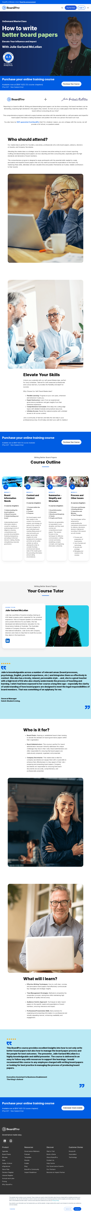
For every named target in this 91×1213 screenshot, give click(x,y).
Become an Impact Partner (56, 1172)
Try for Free (71, 8)
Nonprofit (72, 1151)
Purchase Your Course (71, 84)
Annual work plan (8, 1178)
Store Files (5, 1169)
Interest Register (7, 1175)
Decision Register (8, 1172)
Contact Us (50, 1160)
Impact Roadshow (30, 1172)
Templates (27, 1157)
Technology (73, 1157)
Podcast (27, 1154)
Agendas (5, 1151)
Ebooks (26, 1160)
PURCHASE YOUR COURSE (72, 1108)
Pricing (4, 1181)
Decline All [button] (68, 1209)
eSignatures (6, 1166)
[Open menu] (88, 8)
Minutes (4, 1157)
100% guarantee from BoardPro (28, 122)
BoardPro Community (31, 1169)
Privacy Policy (55, 1200)
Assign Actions (7, 1163)
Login (81, 7)
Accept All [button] (77, 1209)
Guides (26, 1163)
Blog (25, 1166)
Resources (28, 1147)
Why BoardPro (7, 1184)
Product (5, 1147)
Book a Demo (51, 1154)
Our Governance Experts (55, 1166)
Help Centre (51, 1163)
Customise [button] (12, 1209)
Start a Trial (50, 1151)
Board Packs (6, 1154)
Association (73, 1154)
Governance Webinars (31, 1151)
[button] (62, 8)
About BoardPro (52, 1157)
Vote (3, 1160)
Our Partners (51, 1169)
